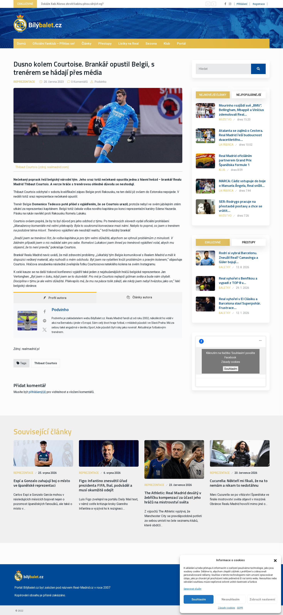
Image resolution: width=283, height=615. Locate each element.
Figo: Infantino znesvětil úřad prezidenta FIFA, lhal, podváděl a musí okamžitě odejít (105, 485)
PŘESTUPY (248, 242)
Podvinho (100, 81)
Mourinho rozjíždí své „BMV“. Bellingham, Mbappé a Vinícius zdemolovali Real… (241, 110)
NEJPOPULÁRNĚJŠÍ (248, 94)
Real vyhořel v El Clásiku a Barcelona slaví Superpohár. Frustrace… (240, 303)
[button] (275, 560)
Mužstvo (225, 119)
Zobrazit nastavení (262, 599)
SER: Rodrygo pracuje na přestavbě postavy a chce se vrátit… (240, 206)
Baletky (224, 267)
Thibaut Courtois (45, 363)
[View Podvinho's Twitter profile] (44, 329)
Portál (181, 43)
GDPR (240, 608)
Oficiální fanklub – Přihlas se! (54, 43)
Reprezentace (24, 81)
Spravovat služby (192, 588)
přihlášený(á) (37, 392)
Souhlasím (199, 599)
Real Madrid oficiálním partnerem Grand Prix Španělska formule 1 (235, 160)
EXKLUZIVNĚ (213, 242)
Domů (21, 43)
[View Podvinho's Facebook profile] (44, 311)
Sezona (151, 43)
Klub (167, 43)
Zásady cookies (226, 608)
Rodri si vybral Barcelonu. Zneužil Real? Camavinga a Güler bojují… (238, 257)
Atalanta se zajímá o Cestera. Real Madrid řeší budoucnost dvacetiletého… (241, 135)
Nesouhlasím (230, 599)
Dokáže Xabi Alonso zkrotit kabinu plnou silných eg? (72, 3)
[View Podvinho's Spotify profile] (44, 320)
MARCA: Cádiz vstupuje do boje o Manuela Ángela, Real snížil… (242, 183)
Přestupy (104, 43)
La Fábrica (226, 144)
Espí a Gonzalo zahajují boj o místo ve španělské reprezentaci (41, 483)
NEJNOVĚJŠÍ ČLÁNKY (212, 94)
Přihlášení (242, 4)
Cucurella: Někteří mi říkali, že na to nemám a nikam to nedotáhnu (239, 483)
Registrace (259, 4)
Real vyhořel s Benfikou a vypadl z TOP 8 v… (238, 280)
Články (86, 43)
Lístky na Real (128, 43)
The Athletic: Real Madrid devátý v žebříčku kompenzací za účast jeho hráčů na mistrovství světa (172, 497)
